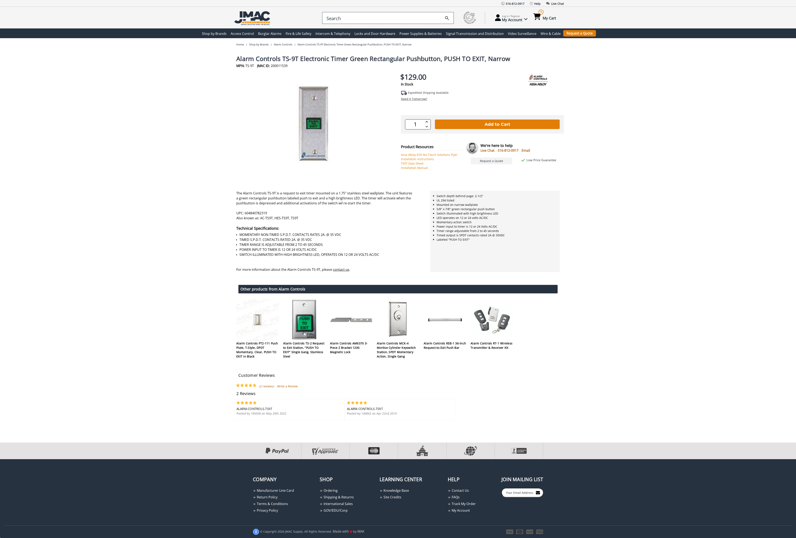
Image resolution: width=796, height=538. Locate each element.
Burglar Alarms (270, 33)
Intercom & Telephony (332, 33)
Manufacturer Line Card (275, 490)
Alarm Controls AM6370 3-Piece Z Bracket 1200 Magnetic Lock (349, 347)
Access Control (242, 33)
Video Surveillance (522, 33)
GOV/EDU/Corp (335, 510)
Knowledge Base (396, 490)
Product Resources (417, 146)
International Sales (338, 503)
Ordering (330, 490)
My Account (460, 510)
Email (526, 150)
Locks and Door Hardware (374, 33)
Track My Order (463, 503)
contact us (341, 269)
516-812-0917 (508, 150)
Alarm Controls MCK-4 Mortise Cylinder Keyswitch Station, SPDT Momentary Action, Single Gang (396, 349)
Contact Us (460, 490)
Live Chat (488, 150)
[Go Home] (253, 18)
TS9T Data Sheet (412, 163)
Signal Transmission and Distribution (475, 33)
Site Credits (392, 497)
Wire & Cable (551, 33)
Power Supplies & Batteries (420, 33)
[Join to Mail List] (538, 492)
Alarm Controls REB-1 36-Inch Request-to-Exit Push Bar (445, 345)
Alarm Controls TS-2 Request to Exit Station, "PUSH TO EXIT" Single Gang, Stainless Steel (303, 349)
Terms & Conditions (272, 503)
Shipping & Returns (338, 497)
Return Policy (267, 497)
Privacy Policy (267, 510)
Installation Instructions (417, 159)
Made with (341, 531)
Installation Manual (414, 168)
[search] (447, 17)
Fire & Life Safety (298, 33)
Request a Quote (580, 33)
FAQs (455, 497)
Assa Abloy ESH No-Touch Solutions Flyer (429, 155)
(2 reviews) (266, 386)
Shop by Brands (214, 33)
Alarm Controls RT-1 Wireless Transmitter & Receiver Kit (491, 345)
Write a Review (287, 386)
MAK (360, 531)
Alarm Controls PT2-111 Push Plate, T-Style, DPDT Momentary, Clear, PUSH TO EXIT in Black (257, 349)
